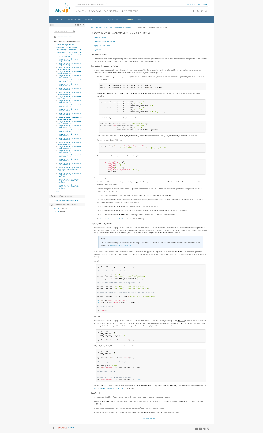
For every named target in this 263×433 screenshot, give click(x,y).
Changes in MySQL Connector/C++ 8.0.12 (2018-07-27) (69, 160)
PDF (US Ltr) (57, 209)
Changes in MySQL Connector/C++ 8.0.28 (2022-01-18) (69, 93)
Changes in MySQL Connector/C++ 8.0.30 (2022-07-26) (69, 85)
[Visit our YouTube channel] (206, 11)
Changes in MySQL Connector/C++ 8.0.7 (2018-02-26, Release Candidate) (69, 175)
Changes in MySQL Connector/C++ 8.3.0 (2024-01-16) (69, 60)
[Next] (83, 25)
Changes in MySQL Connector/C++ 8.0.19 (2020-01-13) (69, 130)
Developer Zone (130, 11)
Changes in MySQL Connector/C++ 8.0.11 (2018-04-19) (69, 164)
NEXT (154, 419)
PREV (144, 419)
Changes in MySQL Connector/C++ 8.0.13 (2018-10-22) (69, 156)
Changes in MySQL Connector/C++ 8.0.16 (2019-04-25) (69, 143)
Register (205, 4)
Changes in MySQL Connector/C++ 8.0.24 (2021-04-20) (69, 110)
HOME (147, 419)
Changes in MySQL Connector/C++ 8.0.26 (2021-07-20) (69, 101)
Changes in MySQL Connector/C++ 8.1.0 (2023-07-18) (69, 68)
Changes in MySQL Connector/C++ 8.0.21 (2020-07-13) (69, 122)
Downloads (95, 11)
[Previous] (75, 25)
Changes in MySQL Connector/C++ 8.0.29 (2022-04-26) (69, 89)
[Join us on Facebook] (193, 11)
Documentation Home (64, 37)
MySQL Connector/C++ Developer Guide (66, 200)
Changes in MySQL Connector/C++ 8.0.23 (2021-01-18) (69, 114)
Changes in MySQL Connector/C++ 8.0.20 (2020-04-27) (69, 126)
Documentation (111, 11)
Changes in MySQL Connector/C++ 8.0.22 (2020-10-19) (70, 118)
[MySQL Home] (62, 8)
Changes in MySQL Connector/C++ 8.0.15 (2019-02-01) (69, 147)
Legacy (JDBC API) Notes (102, 46)
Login (199, 4)
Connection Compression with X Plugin (113, 219)
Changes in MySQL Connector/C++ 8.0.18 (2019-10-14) (69, 135)
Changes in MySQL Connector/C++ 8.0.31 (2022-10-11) (69, 80)
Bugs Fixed (97, 50)
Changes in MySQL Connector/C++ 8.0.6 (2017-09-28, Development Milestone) (69, 180)
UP (151, 419)
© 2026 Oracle (72, 428)
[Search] (74, 31)
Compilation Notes (100, 37)
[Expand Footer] (54, 428)
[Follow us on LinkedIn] (201, 11)
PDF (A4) (56, 211)
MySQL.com (81, 11)
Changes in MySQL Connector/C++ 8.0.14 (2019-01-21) (69, 151)
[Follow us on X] (197, 11)
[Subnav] (55, 47)
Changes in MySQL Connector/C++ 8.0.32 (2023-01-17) (69, 76)
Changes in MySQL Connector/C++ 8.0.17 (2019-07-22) (69, 139)
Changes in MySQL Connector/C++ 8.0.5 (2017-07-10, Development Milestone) (69, 186)
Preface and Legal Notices (65, 45)
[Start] (78, 25)
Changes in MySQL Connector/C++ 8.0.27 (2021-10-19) (69, 97)
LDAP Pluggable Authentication (120, 245)
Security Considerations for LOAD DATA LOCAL (109, 388)
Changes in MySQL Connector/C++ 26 (68, 47)
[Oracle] (62, 428)
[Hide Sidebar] (52, 25)
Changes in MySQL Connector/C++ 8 (68, 52)
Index (58, 191)
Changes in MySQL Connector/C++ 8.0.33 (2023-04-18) (69, 72)
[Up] (80, 25)
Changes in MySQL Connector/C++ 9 (68, 50)
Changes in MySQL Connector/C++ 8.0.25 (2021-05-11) (69, 105)
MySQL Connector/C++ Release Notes (101, 27)
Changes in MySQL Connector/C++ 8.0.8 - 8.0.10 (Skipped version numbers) (69, 169)
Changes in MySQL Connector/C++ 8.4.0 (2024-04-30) (69, 55)
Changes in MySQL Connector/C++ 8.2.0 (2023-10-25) (69, 64)
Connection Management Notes (104, 42)
